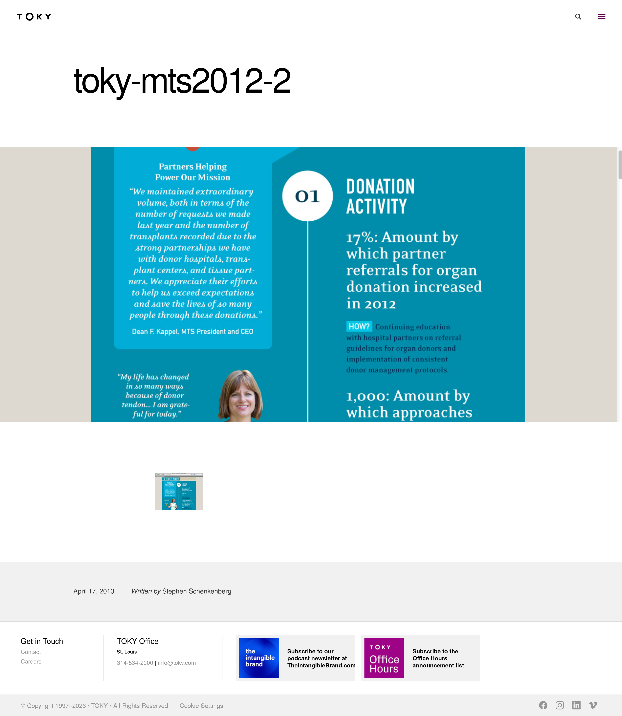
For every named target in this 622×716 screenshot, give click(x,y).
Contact (31, 651)
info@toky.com (177, 662)
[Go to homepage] (34, 16)
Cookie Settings (201, 705)
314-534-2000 (135, 662)
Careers (31, 661)
